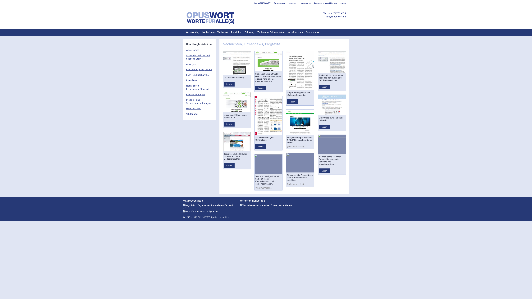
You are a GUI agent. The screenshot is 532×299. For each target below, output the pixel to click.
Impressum (305, 3)
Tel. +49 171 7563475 (334, 13)
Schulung (249, 32)
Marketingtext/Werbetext (215, 32)
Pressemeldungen (195, 94)
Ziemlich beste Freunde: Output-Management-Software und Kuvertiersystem (330, 160)
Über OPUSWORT (262, 3)
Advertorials (192, 50)
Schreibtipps (312, 32)
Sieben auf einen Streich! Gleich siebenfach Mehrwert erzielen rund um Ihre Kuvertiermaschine (268, 78)
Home (343, 3)
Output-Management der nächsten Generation (298, 93)
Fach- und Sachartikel (197, 75)
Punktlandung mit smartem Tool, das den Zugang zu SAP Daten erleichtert (331, 77)
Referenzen (280, 3)
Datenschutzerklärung (325, 3)
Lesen (229, 84)
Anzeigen (191, 64)
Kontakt (293, 3)
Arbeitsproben (295, 32)
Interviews (191, 80)
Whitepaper (192, 114)
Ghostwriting (192, 32)
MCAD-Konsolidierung (234, 77)
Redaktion (236, 32)
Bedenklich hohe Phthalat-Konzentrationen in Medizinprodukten (235, 156)
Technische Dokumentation (271, 32)
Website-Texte (193, 108)
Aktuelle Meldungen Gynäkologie (264, 138)
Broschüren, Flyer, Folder (199, 69)
